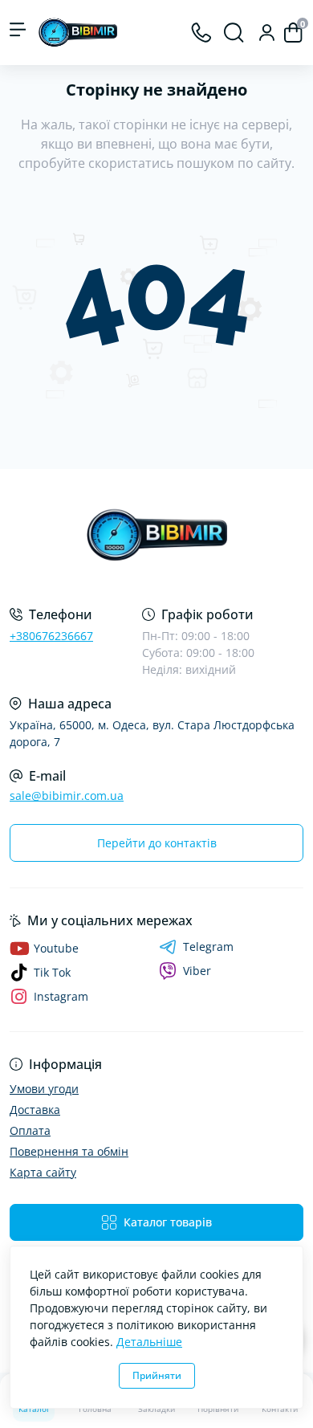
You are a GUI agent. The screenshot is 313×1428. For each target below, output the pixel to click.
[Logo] (78, 32)
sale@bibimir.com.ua (67, 795)
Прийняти (156, 1375)
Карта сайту (43, 1172)
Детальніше (149, 1341)
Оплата (30, 1130)
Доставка (35, 1109)
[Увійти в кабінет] (267, 32)
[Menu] (18, 32)
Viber (197, 970)
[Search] (234, 32)
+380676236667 (51, 635)
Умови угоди (44, 1088)
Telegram (208, 947)
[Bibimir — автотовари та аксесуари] (156, 535)
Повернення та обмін (69, 1151)
